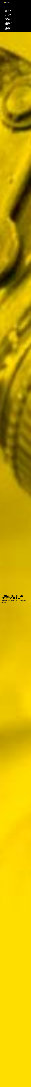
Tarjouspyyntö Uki (8, 23)
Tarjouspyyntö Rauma (8, 28)
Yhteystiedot (8, 15)
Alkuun (8, 7)
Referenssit (8, 10)
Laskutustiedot (8, 19)
